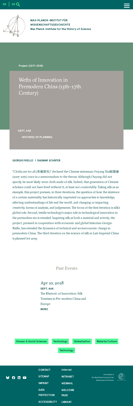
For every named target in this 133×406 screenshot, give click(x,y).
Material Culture (107, 341)
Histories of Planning (37, 137)
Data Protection (46, 392)
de (13, 4)
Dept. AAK (24, 130)
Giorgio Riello (22, 160)
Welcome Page (67, 392)
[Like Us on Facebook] (14, 377)
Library (66, 402)
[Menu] (126, 6)
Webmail (67, 383)
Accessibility (47, 401)
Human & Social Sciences (31, 341)
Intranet (67, 376)
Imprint (43, 383)
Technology (60, 341)
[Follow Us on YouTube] (24, 377)
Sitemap (43, 376)
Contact (44, 369)
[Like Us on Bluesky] (7, 377)
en (4, 4)
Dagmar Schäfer (48, 160)
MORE (44, 309)
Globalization (82, 341)
